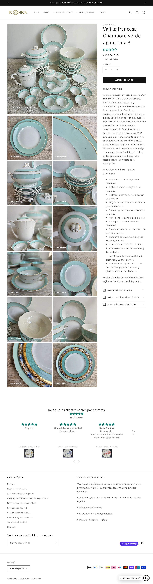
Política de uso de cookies (18, 512)
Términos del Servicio (17, 522)
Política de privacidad (17, 508)
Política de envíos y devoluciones (22, 503)
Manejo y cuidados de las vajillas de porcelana (27, 498)
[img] (76, 414)
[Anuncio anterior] (7, 2)
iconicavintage (18, 578)
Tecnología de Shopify (32, 578)
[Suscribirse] (55, 543)
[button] (130, 12)
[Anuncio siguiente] (145, 2)
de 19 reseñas (76, 417)
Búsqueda (11, 484)
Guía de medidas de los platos (20, 493)
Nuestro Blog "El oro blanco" (20, 517)
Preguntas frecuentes (16, 488)
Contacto (11, 527)
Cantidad (107, 64)
